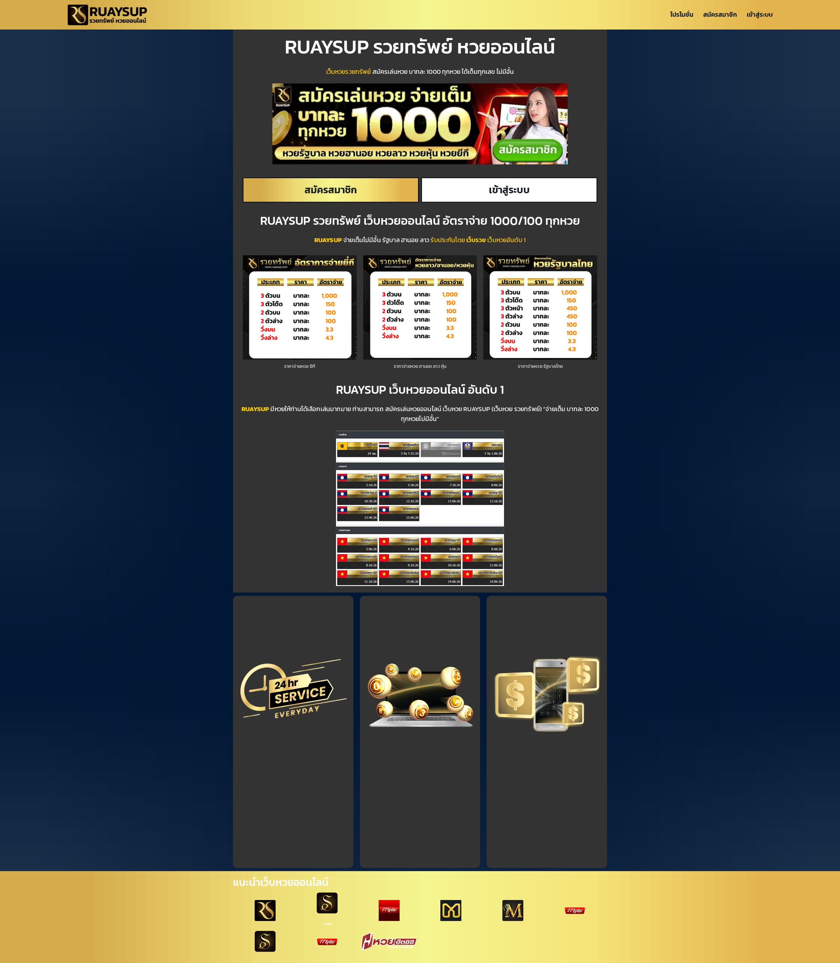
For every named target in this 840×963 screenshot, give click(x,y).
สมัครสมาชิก (720, 14)
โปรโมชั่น (681, 14)
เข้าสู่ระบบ (760, 14)
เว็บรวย (476, 240)
